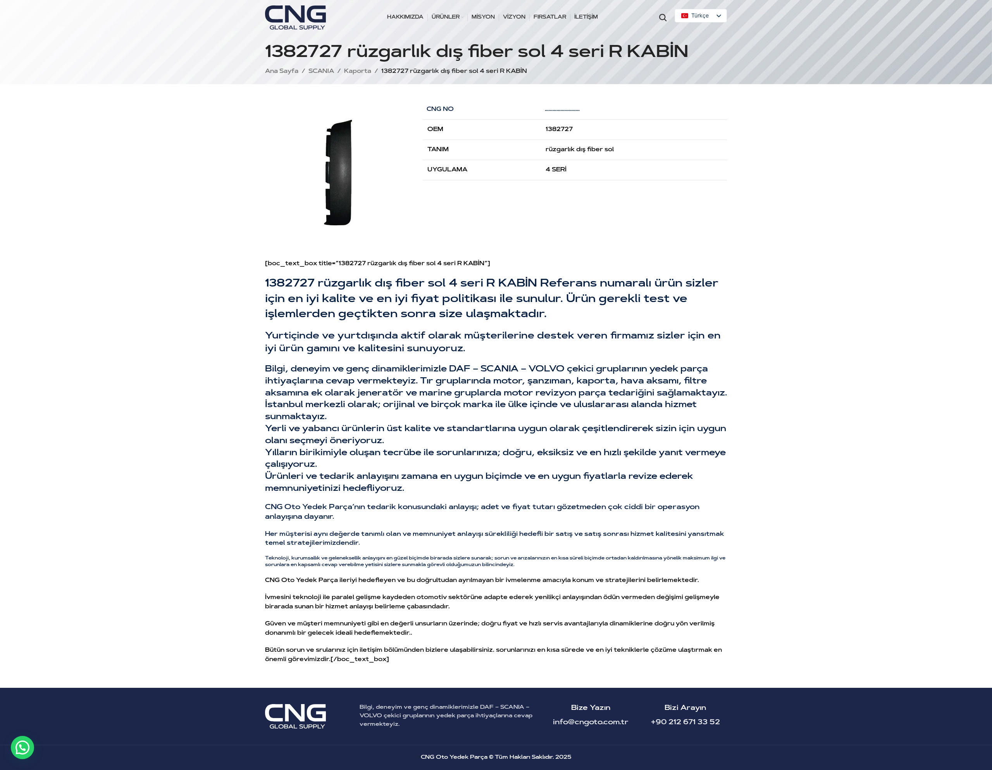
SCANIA (321, 71)
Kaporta (357, 71)
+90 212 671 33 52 (685, 722)
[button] (22, 747)
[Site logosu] (295, 18)
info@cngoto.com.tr (591, 722)
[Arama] (663, 17)
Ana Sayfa (281, 71)
